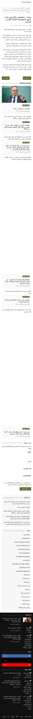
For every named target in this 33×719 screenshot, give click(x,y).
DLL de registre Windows (23, 542)
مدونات (28, 604)
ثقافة (28, 575)
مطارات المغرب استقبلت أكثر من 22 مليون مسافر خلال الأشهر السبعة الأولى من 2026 (17, 127)
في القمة (27, 600)
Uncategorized (26, 553)
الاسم (29, 461)
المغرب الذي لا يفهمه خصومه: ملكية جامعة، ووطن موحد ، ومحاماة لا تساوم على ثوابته (17, 502)
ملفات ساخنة (13, 25)
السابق (26, 78)
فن (29, 589)
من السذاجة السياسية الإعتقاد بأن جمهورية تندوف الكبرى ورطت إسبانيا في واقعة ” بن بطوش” (11, 682)
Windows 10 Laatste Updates (22, 564)
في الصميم (27, 596)
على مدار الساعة (25, 585)
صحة (28, 582)
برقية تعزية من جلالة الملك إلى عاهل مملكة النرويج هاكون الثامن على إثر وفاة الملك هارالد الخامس (18, 147)
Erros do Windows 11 (24, 545)
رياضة (28, 578)
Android (27, 534)
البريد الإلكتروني (27, 468)
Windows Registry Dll (24, 571)
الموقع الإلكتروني (27, 475)
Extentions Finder (25, 549)
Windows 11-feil (25, 567)
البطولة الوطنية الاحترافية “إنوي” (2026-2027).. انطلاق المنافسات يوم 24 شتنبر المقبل (18, 517)
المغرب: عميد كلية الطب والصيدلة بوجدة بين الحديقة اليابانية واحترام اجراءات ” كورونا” (12, 698)
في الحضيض (26, 593)
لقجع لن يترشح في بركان (21, 108)
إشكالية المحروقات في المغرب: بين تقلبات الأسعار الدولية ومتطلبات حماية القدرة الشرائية (17, 281)
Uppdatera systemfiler (24, 556)
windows (27, 560)
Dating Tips (26, 538)
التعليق (29, 452)
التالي (6, 78)
